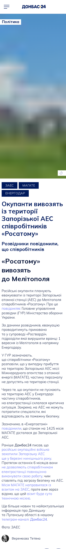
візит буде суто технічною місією (27, 495)
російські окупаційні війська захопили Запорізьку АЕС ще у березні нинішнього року (26, 454)
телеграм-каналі (24, 519)
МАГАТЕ (28, 185)
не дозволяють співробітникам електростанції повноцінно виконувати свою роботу (27, 471)
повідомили (11, 428)
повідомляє (11, 308)
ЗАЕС (9, 185)
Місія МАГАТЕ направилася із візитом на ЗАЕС (26, 487)
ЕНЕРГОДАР (15, 193)
